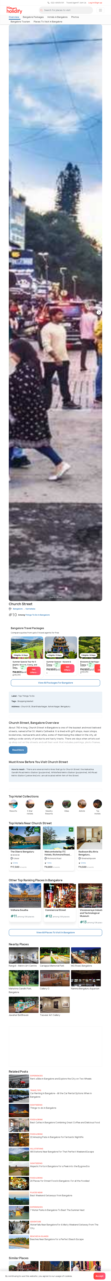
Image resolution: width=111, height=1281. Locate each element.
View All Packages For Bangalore (55, 682)
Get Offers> (33, 671)
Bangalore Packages (33, 17)
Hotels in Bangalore (58, 17)
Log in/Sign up (95, 2)
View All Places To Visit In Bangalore (55, 932)
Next (99, 312)
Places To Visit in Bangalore (48, 21)
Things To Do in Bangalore (37, 615)
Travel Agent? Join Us (76, 2)
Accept (99, 1276)
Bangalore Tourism (20, 21)
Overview (14, 17)
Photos (75, 17)
